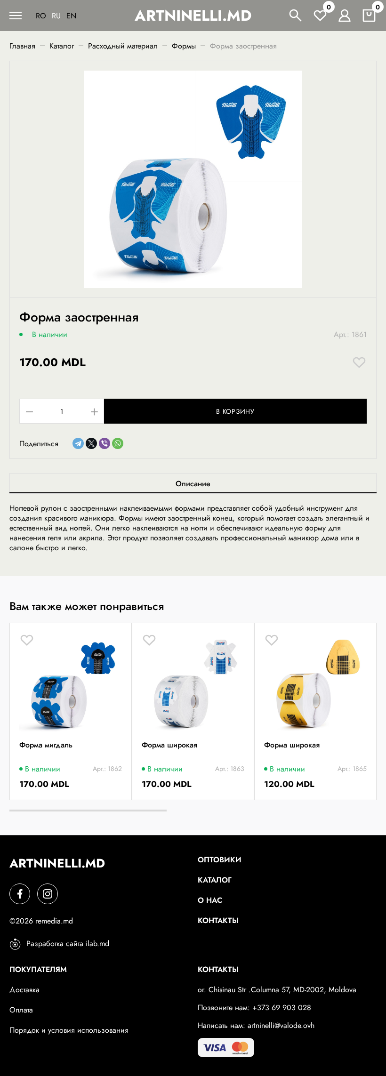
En (71, 15)
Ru (56, 15)
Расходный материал (123, 45)
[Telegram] (78, 443)
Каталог (61, 45)
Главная (22, 45)
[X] (91, 443)
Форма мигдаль (45, 745)
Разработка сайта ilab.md (67, 943)
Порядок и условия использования (69, 1030)
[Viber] (104, 443)
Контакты (218, 920)
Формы (184, 45)
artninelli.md (193, 15)
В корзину (235, 411)
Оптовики (219, 859)
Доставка (24, 989)
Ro (41, 15)
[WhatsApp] (117, 443)
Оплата (21, 1009)
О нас (210, 900)
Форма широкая (169, 745)
